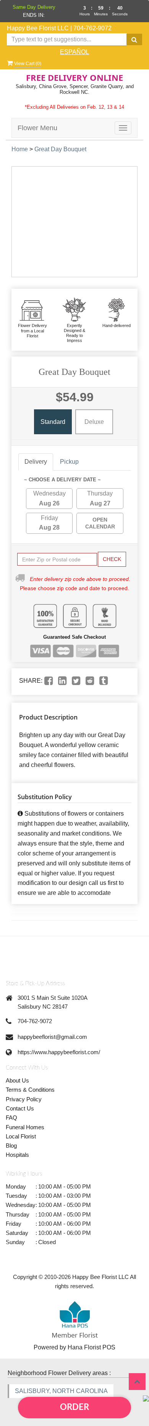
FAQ (11, 1117)
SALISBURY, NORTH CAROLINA (61, 1391)
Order (74, 1407)
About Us (17, 1080)
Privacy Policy (24, 1099)
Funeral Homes (25, 1127)
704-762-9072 (92, 28)
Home (19, 149)
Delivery (35, 461)
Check (112, 559)
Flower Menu (37, 128)
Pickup (69, 461)
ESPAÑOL (74, 52)
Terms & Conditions (30, 1089)
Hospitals (17, 1154)
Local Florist (21, 1136)
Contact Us (20, 1108)
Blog (11, 1145)
